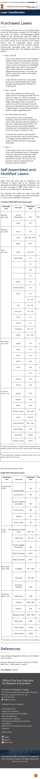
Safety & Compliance (10, 711)
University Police (9, 709)
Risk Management (9, 716)
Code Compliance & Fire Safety (15, 714)
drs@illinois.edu (9, 700)
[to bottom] (36, 776)
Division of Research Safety (18, 6)
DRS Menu (33, 7)
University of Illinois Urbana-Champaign (17, 2)
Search (7, 740)
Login (6, 737)
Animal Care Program (11, 719)
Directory (8, 742)
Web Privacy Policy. (20, 761)
